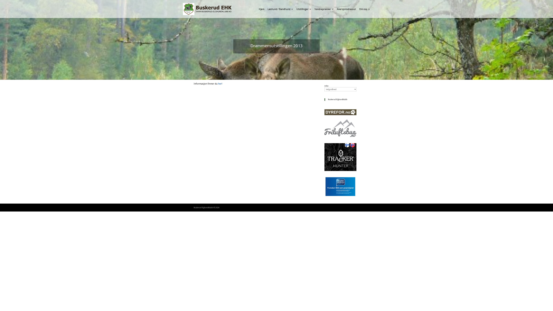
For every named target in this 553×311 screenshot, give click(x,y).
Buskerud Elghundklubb (337, 99)
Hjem (261, 9)
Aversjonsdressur (346, 9)
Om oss (363, 9)
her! (220, 83)
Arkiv (326, 86)
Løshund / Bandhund (279, 9)
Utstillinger (302, 9)
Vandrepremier (323, 9)
